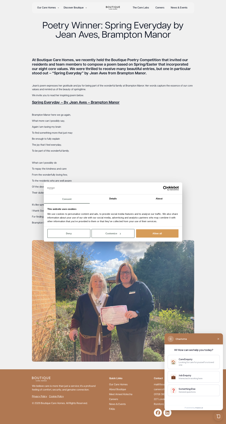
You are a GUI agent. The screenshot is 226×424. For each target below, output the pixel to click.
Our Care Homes (46, 8)
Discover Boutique (74, 8)
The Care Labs (141, 8)
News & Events (179, 8)
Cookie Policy (56, 396)
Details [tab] (113, 198)
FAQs (112, 409)
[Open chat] (218, 416)
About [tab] (159, 198)
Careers (159, 8)
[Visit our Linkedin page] (167, 413)
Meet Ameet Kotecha (120, 394)
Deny (68, 233)
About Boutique (117, 389)
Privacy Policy (39, 396)
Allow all (157, 233)
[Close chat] (218, 338)
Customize (111, 233)
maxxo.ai (199, 408)
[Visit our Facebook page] (158, 413)
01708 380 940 (162, 394)
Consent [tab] (66, 199)
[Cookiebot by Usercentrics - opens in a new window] (165, 188)
